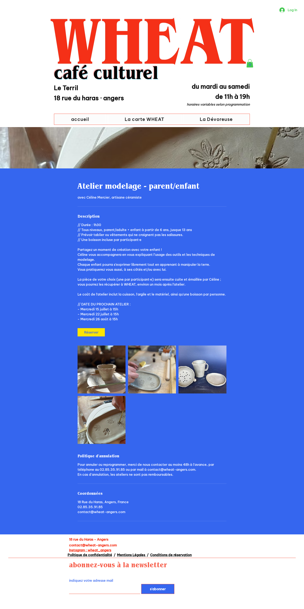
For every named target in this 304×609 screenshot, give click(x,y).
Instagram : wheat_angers (90, 550)
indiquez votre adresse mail (91, 580)
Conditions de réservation (171, 555)
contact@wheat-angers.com (93, 545)
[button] (249, 63)
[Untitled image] (102, 369)
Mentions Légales (131, 555)
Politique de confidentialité (90, 555)
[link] (91, 332)
